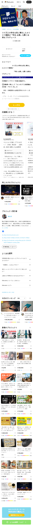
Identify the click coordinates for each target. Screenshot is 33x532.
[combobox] (21, 298)
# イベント (23, 29)
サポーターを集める (25, 55)
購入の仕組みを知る (12, 109)
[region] (16, 194)
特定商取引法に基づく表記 (8, 292)
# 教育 (4, 29)
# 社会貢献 (16, 29)
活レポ (13, 6)
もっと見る (16, 105)
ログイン (29, 2)
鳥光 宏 (10, 216)
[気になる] (19, 201)
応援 (20, 6)
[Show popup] (24, 2)
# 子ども (9, 29)
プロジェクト (4, 6)
